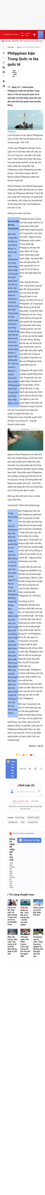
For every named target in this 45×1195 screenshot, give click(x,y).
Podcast (7, 34)
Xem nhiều (15, 41)
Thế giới (32, 41)
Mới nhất (8, 41)
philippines (13, 822)
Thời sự (26, 41)
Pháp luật (39, 41)
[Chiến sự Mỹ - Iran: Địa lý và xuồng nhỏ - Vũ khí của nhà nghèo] (25, 902)
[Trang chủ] (3, 41)
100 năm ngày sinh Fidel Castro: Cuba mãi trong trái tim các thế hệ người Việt (25, 946)
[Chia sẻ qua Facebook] (30, 769)
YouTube (15, 34)
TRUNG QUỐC (33, 817)
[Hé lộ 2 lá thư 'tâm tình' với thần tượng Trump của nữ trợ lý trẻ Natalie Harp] (13, 902)
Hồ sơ (19, 47)
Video (21, 41)
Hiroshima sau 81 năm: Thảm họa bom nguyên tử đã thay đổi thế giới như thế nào (38, 946)
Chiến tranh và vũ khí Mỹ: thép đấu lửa (38, 911)
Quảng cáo (28, 34)
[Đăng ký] (29, 840)
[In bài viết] (4, 86)
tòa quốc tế (32, 822)
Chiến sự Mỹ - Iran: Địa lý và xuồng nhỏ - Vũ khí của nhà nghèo (24, 916)
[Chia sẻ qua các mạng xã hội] (41, 769)
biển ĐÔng (19, 817)
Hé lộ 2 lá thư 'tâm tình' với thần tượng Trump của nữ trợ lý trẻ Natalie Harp (12, 916)
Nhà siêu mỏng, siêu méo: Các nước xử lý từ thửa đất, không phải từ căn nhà (12, 945)
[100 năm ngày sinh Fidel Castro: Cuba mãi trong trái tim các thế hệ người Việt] (25, 932)
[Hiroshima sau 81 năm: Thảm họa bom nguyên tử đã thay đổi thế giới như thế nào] (38, 932)
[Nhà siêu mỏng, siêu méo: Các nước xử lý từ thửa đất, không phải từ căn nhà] (13, 932)
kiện (22, 822)
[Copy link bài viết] (35, 769)
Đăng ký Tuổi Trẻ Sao (40, 34)
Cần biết (22, 34)
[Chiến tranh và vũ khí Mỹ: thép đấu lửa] (38, 902)
